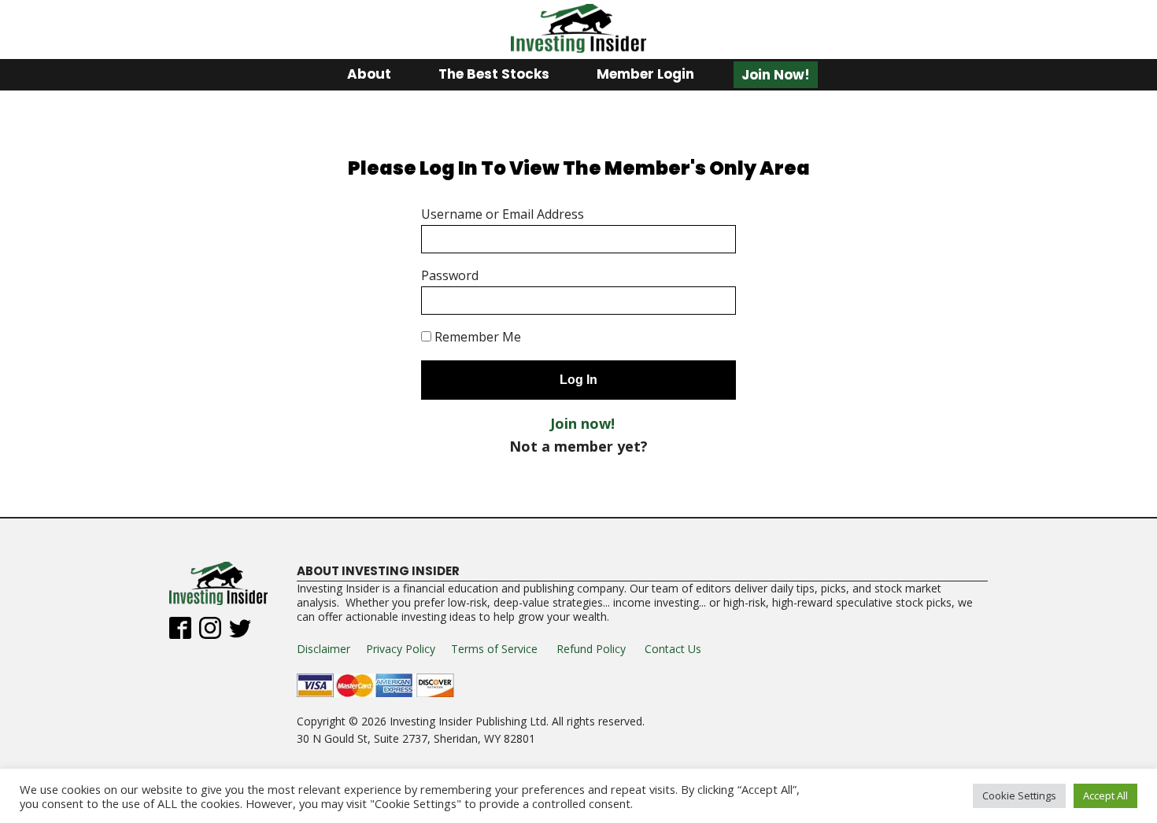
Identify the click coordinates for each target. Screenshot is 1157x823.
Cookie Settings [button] (1019, 795)
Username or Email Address (502, 214)
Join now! (582, 423)
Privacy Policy (400, 648)
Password (450, 275)
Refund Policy (591, 648)
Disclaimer (323, 648)
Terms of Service (494, 648)
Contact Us (673, 648)
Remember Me (476, 336)
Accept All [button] (1105, 795)
